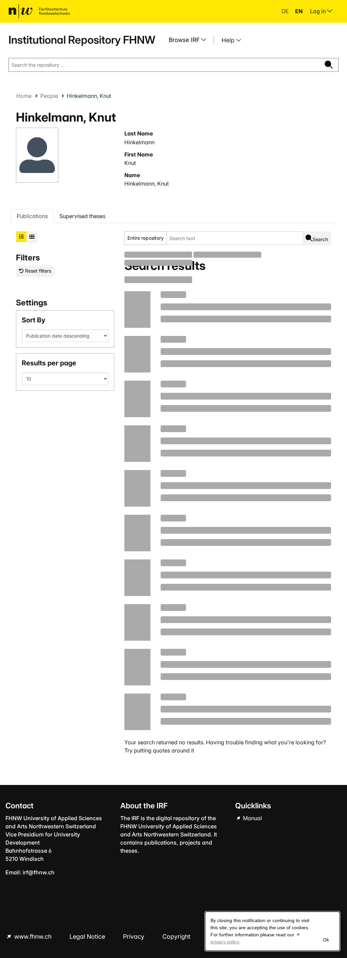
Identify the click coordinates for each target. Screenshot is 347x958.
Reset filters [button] (37, 271)
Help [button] (229, 40)
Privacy (134, 936)
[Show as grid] (31, 236)
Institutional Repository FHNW (81, 39)
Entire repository (145, 238)
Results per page (49, 363)
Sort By (33, 320)
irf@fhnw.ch (39, 872)
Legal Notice (88, 936)
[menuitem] (190, 40)
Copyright (177, 936)
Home (24, 95)
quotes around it (173, 750)
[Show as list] (21, 236)
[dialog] (272, 931)
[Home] (39, 11)
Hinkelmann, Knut (146, 183)
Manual (252, 818)
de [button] (286, 11)
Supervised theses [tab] (82, 216)
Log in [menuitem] (318, 11)
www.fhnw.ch (33, 936)
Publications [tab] (32, 216)
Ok (326, 939)
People (49, 95)
